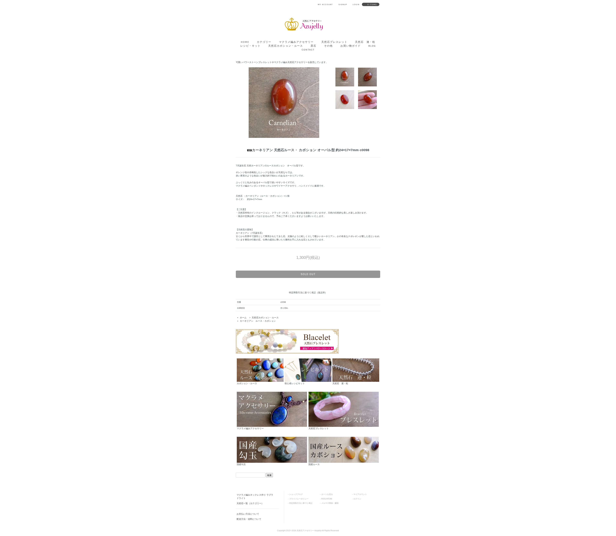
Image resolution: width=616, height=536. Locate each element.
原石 (313, 45)
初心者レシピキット (295, 383)
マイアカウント (360, 494)
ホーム (243, 317)
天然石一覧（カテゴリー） (250, 503)
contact (308, 49)
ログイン (357, 499)
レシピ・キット (250, 45)
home (245, 41)
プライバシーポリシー (298, 499)
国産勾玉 (241, 464)
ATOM (329, 499)
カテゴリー (264, 41)
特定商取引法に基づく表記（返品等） (308, 292)
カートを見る (327, 494)
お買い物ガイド (350, 45)
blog (372, 45)
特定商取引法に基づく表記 (300, 503)
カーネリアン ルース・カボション (258, 321)
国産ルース (314, 464)
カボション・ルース (247, 383)
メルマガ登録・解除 (330, 503)
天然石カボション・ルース (285, 45)
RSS (323, 499)
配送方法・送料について (249, 519)
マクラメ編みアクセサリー (296, 41)
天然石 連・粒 (365, 41)
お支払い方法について (248, 514)
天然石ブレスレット (334, 41)
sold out (308, 274)
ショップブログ (296, 494)
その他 (328, 45)
